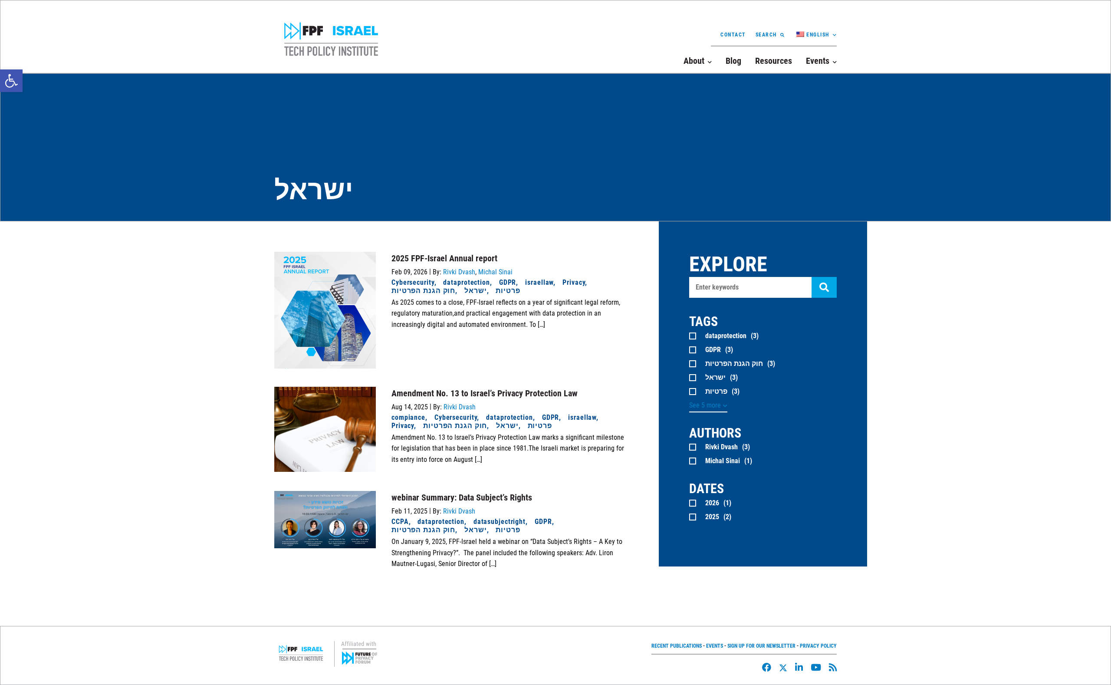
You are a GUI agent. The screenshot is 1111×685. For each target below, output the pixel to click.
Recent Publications (676, 646)
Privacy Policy (818, 646)
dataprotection (466, 282)
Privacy (573, 282)
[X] (783, 668)
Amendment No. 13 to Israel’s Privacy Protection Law (484, 393)
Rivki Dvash (459, 272)
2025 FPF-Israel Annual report (444, 258)
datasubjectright (499, 521)
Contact (733, 35)
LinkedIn (799, 667)
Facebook (766, 667)
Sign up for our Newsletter (761, 646)
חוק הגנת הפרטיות (423, 291)
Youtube (816, 667)
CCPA (400, 521)
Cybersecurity (412, 282)
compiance (408, 417)
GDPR (507, 282)
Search (766, 35)
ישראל (475, 291)
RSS (833, 667)
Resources (773, 61)
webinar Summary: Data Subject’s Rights (461, 497)
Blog (733, 61)
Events (714, 646)
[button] (11, 80)
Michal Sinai (495, 272)
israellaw (539, 282)
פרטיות (508, 291)
